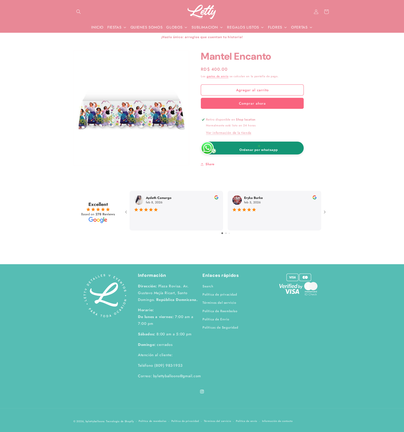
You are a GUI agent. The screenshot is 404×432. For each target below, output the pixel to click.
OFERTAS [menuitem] (299, 27)
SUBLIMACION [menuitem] (204, 27)
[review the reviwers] (216, 198)
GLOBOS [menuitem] (174, 27)
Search (207, 286)
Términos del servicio (219, 302)
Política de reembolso (152, 421)
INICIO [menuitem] (97, 27)
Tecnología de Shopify (120, 421)
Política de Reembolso (220, 310)
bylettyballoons (95, 421)
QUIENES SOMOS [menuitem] (146, 27)
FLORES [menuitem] (275, 27)
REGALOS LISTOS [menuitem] (243, 27)
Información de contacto (277, 421)
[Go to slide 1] (222, 233)
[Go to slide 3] (229, 233)
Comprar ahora (252, 103)
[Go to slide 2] (226, 233)
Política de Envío (215, 319)
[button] (78, 12)
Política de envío (246, 421)
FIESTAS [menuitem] (114, 27)
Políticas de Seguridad (220, 327)
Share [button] (210, 164)
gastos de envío (218, 76)
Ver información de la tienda (228, 132)
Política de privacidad (219, 294)
